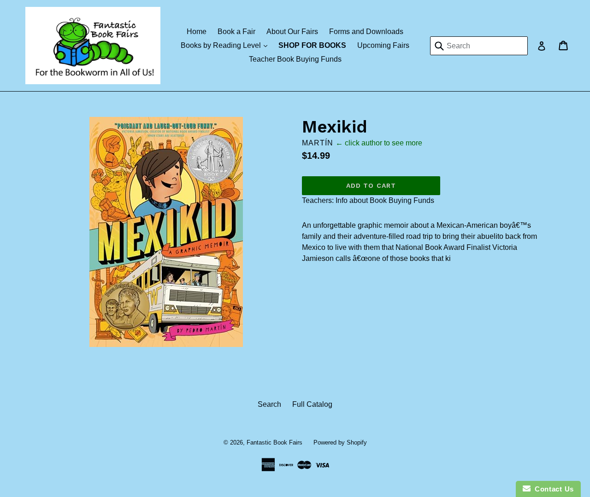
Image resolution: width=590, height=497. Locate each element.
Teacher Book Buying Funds (295, 59)
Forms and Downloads (366, 31)
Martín (317, 143)
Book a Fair (236, 31)
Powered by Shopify (340, 442)
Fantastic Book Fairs (274, 442)
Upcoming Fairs (383, 45)
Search (269, 404)
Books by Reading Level (226, 45)
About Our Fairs (292, 31)
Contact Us (552, 489)
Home (196, 31)
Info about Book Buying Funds (385, 200)
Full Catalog (312, 404)
